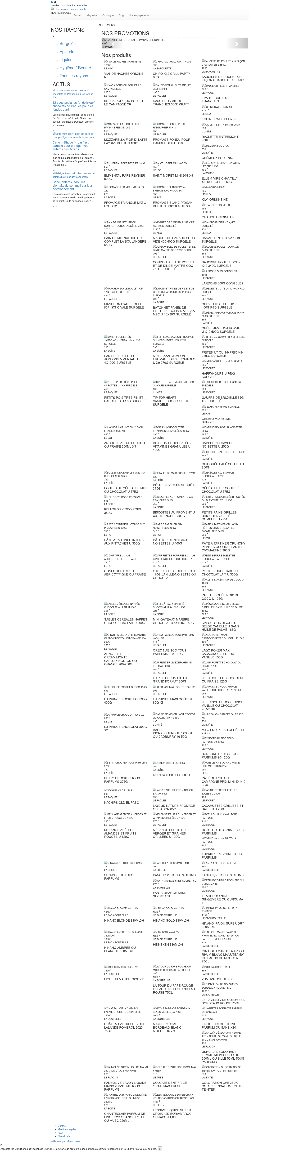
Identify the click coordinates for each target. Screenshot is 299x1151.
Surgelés (68, 43)
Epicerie (67, 51)
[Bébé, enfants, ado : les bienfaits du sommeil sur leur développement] (74, 174)
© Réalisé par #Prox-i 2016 (65, 1141)
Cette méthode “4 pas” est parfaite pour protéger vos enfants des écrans (71, 145)
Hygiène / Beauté (75, 67)
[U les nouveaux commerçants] (68, 8)
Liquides (67, 59)
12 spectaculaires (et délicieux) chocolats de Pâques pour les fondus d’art (74, 105)
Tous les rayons (74, 75)
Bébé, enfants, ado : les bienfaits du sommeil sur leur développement (72, 185)
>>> (55, 130)
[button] (113, 43)
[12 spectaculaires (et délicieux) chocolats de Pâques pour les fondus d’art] (74, 93)
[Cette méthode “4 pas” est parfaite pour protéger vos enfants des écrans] (74, 135)
